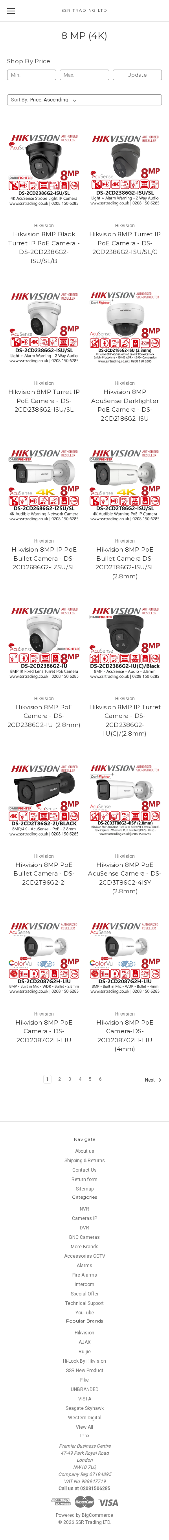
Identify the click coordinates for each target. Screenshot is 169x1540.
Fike (84, 1380)
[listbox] (55, 100)
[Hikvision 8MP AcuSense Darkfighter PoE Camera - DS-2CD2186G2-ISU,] (125, 328)
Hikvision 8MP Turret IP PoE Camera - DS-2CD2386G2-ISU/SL (44, 400)
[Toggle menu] (11, 11)
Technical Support (84, 1303)
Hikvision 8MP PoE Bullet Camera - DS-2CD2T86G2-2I (44, 873)
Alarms (84, 1265)
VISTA (84, 1399)
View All (84, 1427)
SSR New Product (84, 1370)
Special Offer (85, 1294)
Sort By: (19, 100)
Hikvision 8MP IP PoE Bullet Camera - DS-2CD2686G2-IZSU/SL (44, 558)
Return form (84, 1179)
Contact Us (84, 1170)
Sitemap (85, 1189)
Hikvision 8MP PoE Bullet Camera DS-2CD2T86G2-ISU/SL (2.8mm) (125, 563)
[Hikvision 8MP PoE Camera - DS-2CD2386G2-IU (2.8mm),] (44, 643)
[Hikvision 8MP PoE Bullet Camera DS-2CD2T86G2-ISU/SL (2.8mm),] (125, 485)
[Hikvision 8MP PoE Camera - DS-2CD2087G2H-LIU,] (44, 958)
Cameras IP (84, 1218)
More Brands (85, 1246)
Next (150, 1080)
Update (137, 75)
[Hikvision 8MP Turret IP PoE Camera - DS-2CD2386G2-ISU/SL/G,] (125, 170)
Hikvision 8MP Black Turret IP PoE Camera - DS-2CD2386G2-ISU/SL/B (44, 247)
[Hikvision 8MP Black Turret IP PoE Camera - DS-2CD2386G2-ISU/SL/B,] (44, 170)
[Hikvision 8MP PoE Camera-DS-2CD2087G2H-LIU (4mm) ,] (125, 958)
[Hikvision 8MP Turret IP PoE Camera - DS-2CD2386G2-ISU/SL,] (44, 328)
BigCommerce (97, 1515)
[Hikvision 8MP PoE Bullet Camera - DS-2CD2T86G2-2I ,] (44, 801)
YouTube (84, 1313)
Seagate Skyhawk (85, 1408)
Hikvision (84, 1333)
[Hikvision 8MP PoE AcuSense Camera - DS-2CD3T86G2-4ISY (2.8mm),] (125, 801)
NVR (84, 1209)
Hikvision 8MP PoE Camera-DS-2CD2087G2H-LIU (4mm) (124, 1036)
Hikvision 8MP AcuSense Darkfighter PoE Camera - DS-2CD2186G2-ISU (125, 405)
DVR (84, 1228)
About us (84, 1151)
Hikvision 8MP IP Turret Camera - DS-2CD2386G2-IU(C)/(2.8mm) (125, 720)
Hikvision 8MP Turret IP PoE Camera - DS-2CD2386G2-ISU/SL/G (125, 243)
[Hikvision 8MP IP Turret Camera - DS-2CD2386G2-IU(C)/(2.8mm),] (125, 643)
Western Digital (84, 1417)
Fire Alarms (84, 1275)
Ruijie (85, 1351)
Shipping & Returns (84, 1160)
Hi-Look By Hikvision (84, 1361)
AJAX (85, 1342)
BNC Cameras (84, 1237)
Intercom (84, 1284)
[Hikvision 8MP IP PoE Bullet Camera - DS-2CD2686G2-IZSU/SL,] (44, 485)
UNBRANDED (85, 1389)
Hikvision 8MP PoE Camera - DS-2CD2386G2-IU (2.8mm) (44, 716)
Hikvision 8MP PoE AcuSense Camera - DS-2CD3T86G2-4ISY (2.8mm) (125, 878)
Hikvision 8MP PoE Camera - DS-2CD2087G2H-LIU (43, 1031)
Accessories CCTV (84, 1256)
